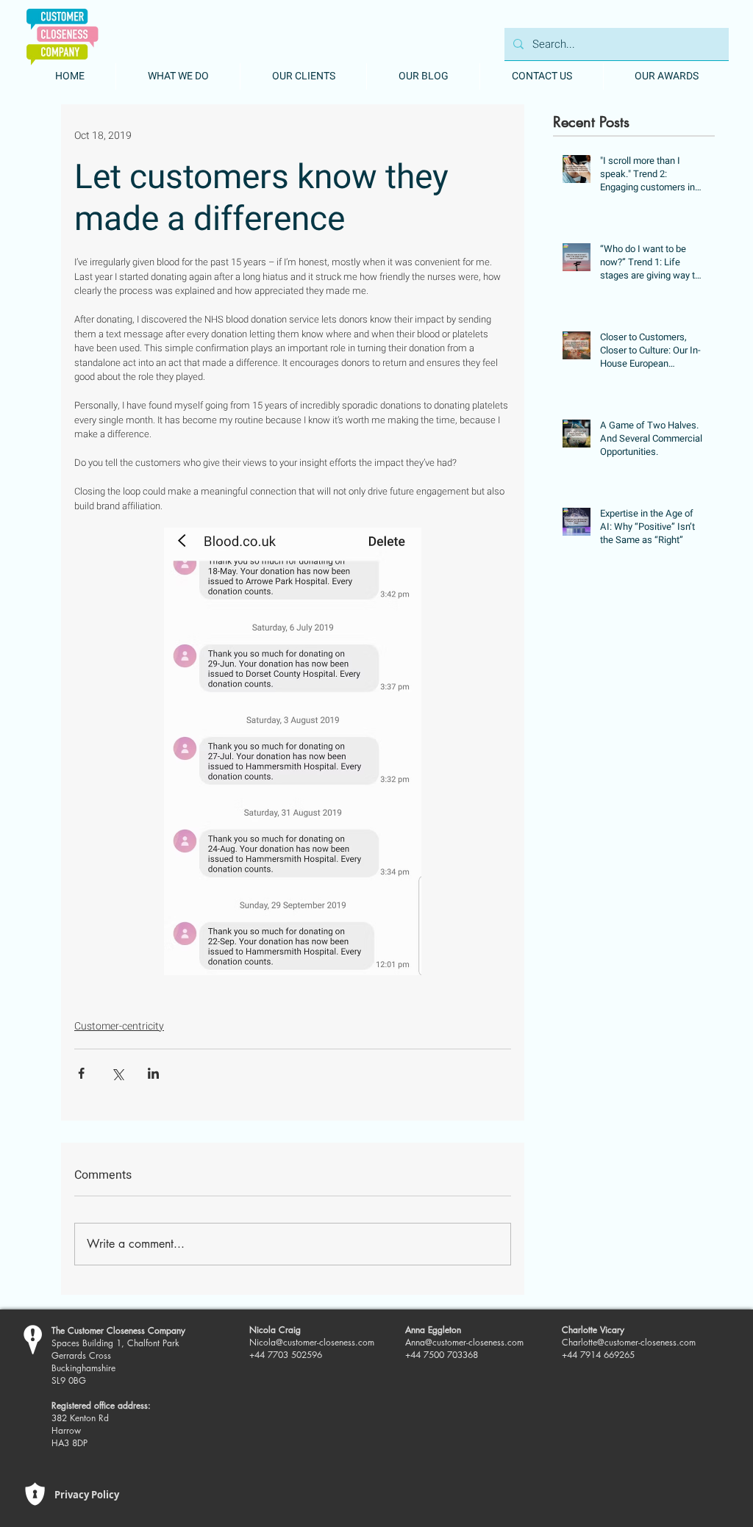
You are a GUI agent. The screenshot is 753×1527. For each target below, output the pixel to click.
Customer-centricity (119, 1026)
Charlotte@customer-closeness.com (629, 1342)
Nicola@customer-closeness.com (311, 1342)
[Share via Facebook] (81, 1073)
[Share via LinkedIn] (153, 1073)
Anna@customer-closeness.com (464, 1342)
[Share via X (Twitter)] (117, 1073)
